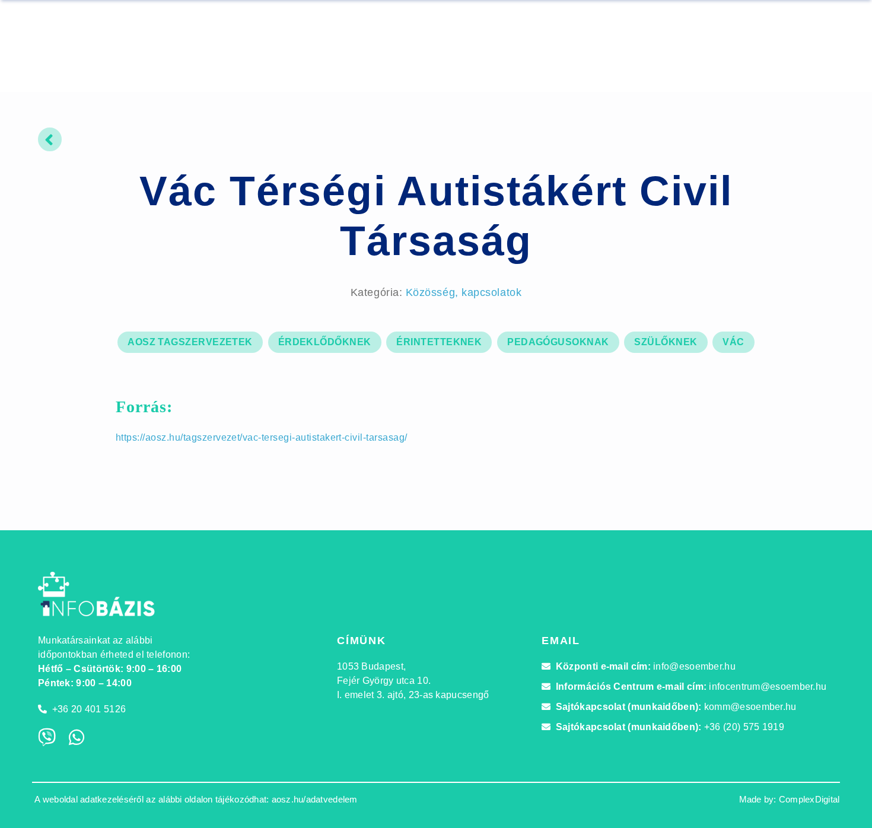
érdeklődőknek (324, 342)
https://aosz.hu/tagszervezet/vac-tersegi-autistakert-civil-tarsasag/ (262, 437)
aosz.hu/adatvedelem (315, 799)
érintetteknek (439, 342)
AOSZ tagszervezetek (190, 342)
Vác (733, 342)
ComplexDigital (809, 799)
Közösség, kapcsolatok (463, 292)
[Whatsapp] (76, 737)
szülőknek (665, 342)
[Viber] (47, 737)
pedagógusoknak (558, 342)
